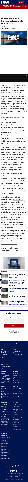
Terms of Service (15, 333)
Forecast (15, 346)
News (7, 26)
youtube (7, 466)
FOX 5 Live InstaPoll (17, 404)
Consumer (3, 361)
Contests (15, 421)
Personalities (16, 414)
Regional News (4, 372)
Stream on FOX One (4, 434)
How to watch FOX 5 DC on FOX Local (5, 394)
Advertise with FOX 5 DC (17, 407)
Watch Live (21, 2)
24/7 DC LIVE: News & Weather (5, 351)
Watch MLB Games (5, 442)
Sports (2, 357)
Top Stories (4, 368)
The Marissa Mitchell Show (4, 407)
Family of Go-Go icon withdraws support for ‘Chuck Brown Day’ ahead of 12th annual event (18, 296)
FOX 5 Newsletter (17, 416)
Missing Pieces (4, 424)
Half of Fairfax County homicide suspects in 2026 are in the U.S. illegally (18, 290)
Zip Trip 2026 (16, 396)
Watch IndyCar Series (4, 447)
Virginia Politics (16, 377)
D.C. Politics (15, 373)
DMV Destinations (17, 390)
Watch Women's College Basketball (5, 453)
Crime (2, 356)
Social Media (16, 419)
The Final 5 (3, 413)
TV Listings (3, 388)
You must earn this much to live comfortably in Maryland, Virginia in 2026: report (17, 276)
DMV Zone (3, 409)
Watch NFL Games (5, 437)
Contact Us (15, 412)
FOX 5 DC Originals (4, 403)
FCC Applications (17, 424)
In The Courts (4, 416)
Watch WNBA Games (4, 456)
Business (3, 359)
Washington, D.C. (5, 346)
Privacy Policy (15, 332)
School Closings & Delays (17, 351)
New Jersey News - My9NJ (5, 382)
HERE (24, 233)
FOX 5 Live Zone (5, 418)
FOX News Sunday (5, 366)
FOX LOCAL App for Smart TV (17, 410)
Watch (3, 386)
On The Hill (3, 414)
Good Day (16, 386)
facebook (10, 466)
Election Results (16, 380)
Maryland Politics (17, 375)
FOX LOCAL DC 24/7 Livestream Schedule (5, 398)
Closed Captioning (17, 429)
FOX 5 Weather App (17, 354)
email (21, 466)
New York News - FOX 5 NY (5, 376)
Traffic (14, 349)
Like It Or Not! (4, 411)
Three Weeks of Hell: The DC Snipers (6, 422)
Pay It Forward (16, 391)
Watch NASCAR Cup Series (5, 444)
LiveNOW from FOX (5, 390)
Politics (15, 371)
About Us (16, 403)
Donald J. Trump (16, 382)
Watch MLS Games (5, 458)
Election (15, 378)
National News (4, 354)
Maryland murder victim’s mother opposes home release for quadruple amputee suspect (18, 303)
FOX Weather (16, 356)
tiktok (18, 466)
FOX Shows (3, 391)
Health (2, 362)
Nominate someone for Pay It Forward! (17, 394)
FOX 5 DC (3, 26)
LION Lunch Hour (17, 388)
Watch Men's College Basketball (5, 450)
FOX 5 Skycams (16, 347)
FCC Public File (16, 422)
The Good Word (5, 419)
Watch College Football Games (5, 439)
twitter (12, 466)
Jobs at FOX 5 (16, 428)
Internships (15, 426)
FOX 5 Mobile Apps (17, 417)
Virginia (2, 347)
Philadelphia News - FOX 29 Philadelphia (5, 379)
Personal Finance (5, 364)
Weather (15, 344)
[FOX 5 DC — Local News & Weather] (5, 2)
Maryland (3, 349)
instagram (15, 466)
